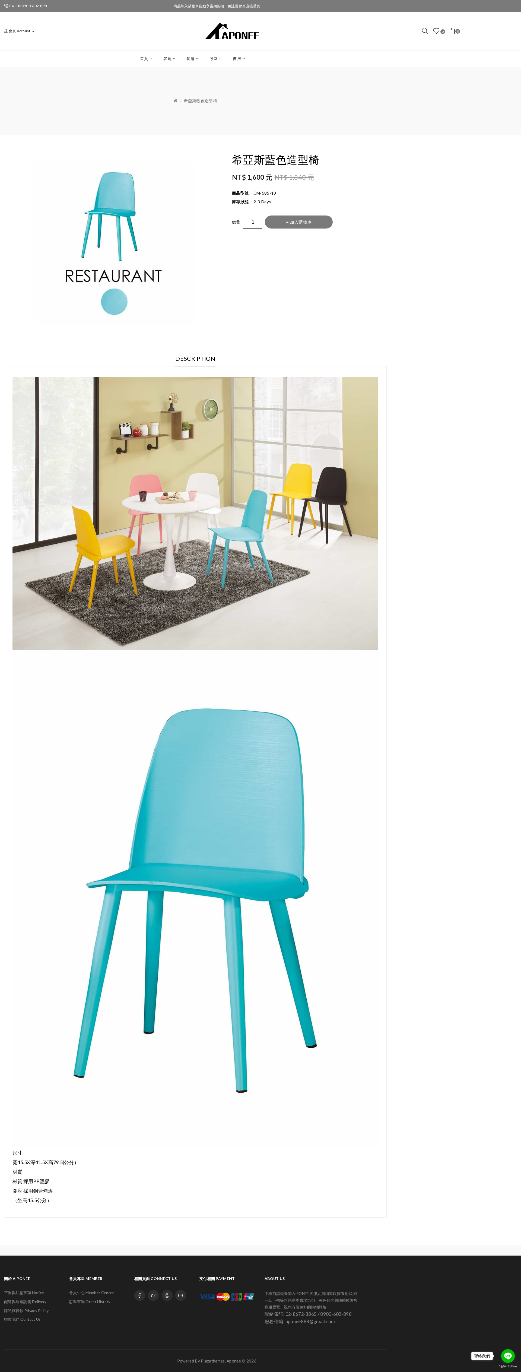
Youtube (180, 1295)
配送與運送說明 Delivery (25, 1301)
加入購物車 (301, 221)
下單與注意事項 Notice (24, 1292)
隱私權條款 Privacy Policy (26, 1310)
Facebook (139, 1295)
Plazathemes (213, 1360)
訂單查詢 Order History (89, 1301)
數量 (236, 222)
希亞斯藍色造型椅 (200, 100)
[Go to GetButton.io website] (508, 1366)
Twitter (153, 1295)
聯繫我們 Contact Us (22, 1319)
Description (195, 358)
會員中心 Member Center (91, 1292)
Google (167, 1295)
